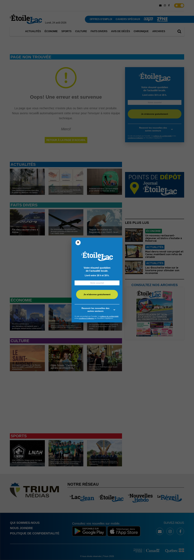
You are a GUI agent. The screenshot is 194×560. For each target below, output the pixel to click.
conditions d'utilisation (86, 318)
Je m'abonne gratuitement (97, 294)
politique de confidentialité (109, 316)
